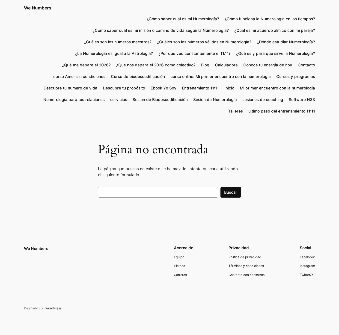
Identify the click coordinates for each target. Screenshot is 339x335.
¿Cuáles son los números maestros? (118, 42)
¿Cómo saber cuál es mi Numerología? (182, 19)
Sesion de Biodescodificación (160, 99)
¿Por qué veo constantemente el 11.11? (194, 53)
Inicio (229, 88)
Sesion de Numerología (215, 99)
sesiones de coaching (262, 99)
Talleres (235, 111)
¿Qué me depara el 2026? (86, 65)
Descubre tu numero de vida (70, 88)
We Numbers (37, 8)
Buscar (230, 192)
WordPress (53, 308)
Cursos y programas (295, 76)
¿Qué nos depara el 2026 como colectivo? (156, 65)
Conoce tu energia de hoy (267, 65)
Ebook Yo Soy (163, 88)
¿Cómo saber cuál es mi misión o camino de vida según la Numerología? (161, 30)
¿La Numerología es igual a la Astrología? (114, 53)
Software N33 (302, 99)
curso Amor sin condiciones (79, 76)
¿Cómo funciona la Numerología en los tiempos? (270, 19)
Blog (205, 65)
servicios (118, 99)
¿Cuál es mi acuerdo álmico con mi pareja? (274, 30)
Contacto (306, 65)
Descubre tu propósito (124, 88)
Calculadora (226, 65)
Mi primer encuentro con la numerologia (277, 88)
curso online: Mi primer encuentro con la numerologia (220, 76)
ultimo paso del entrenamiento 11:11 (281, 111)
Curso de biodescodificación (138, 76)
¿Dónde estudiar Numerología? (286, 42)
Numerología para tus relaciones (74, 99)
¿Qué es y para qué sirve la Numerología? (275, 53)
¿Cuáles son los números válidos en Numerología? (204, 42)
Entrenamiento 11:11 (200, 88)
